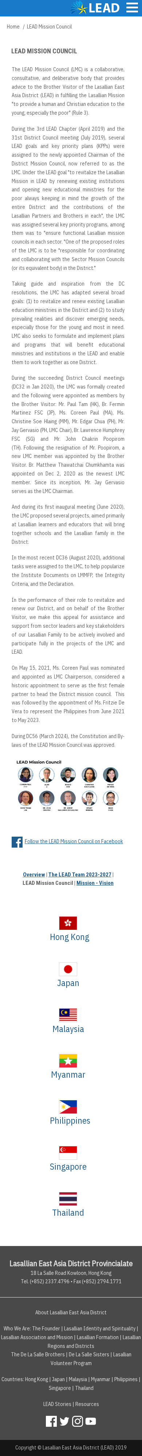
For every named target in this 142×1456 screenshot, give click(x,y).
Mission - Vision (95, 883)
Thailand (68, 1212)
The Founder (46, 1328)
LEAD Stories (57, 1404)
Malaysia (68, 1029)
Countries (12, 1379)
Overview (34, 874)
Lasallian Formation (98, 1337)
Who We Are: (17, 1328)
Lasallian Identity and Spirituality (99, 1328)
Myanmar (68, 1074)
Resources (87, 1404)
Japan (68, 983)
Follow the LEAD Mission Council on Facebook (74, 841)
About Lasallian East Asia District (71, 1312)
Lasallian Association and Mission (37, 1337)
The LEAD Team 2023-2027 (79, 874)
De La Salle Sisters (89, 1354)
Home (13, 26)
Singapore (68, 1166)
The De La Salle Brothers (38, 1354)
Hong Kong (69, 937)
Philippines (70, 1120)
